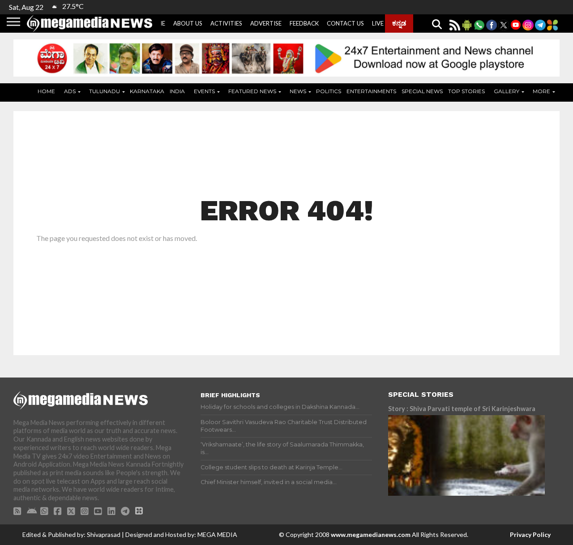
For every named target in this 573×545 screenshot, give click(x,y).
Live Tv (382, 23)
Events (204, 91)
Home (46, 91)
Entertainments (371, 91)
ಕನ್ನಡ (399, 23)
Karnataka (147, 91)
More (541, 91)
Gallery (506, 91)
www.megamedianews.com (371, 534)
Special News (422, 91)
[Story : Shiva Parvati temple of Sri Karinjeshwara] (466, 455)
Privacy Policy (530, 534)
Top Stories (466, 91)
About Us (187, 23)
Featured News (252, 91)
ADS (70, 91)
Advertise (266, 23)
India (177, 91)
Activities (226, 23)
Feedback (304, 23)
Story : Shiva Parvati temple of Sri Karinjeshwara (461, 408)
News (298, 91)
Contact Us (345, 23)
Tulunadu (104, 91)
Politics (328, 91)
